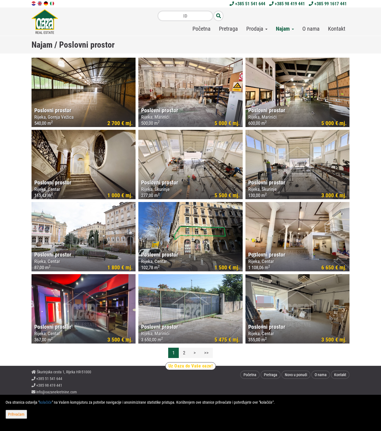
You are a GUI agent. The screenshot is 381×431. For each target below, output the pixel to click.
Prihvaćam (16, 414)
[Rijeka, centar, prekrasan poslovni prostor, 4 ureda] (84, 236)
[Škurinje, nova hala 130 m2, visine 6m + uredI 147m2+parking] (190, 164)
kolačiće (45, 402)
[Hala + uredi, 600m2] (297, 92)
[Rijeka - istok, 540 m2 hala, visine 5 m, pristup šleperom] (84, 92)
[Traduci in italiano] (52, 3)
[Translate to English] (40, 3)
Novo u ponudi (296, 374)
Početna (201, 28)
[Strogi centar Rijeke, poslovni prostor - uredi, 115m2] (84, 164)
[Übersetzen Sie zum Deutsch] (46, 3)
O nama (311, 28)
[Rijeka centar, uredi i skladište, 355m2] (297, 309)
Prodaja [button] (255, 28)
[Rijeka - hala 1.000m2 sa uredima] (297, 236)
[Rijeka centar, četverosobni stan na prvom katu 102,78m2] (190, 236)
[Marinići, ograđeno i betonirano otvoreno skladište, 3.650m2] (190, 309)
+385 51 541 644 (249, 3)
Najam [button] (283, 28)
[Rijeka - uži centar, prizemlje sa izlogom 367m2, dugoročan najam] (84, 309)
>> (206, 352)
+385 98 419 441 (289, 3)
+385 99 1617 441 (330, 3)
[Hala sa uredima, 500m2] (190, 92)
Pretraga (228, 28)
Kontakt (336, 28)
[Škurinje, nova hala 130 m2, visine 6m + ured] (297, 164)
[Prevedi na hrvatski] (34, 3)
